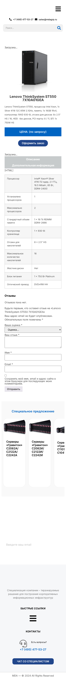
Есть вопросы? (39, 642)
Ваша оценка (13, 325)
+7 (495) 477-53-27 (33, 649)
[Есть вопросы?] (23, 643)
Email (9, 364)
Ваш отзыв (12, 335)
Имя (8, 352)
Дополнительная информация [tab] (33, 165)
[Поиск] (59, 28)
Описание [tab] (33, 159)
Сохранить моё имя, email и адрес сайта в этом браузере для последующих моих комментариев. (30, 381)
